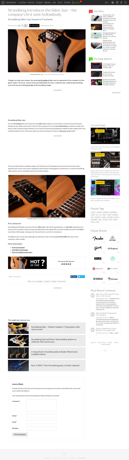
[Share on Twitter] (81, 276)
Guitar (22, 2)
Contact (116, 342)
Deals (77, 2)
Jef (19, 25)
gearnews (11, 2)
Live (54, 2)
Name (14, 416)
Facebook (121, 2)
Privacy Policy (102, 342)
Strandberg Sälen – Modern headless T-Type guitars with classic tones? (55, 328)
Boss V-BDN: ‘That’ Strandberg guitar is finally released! (55, 365)
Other (67, 2)
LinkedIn (113, 2)
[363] (113, 258)
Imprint (110, 342)
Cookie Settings (105, 344)
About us (93, 342)
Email (14, 422)
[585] (98, 248)
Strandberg (45, 80)
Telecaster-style (65, 131)
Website (15, 428)
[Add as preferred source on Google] (34, 25)
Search (125, 2)
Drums (47, 2)
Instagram (117, 2)
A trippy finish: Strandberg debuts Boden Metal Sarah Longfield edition (54, 352)
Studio (39, 2)
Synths (31, 2)
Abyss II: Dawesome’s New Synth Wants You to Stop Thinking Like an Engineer (105, 191)
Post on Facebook (18, 247)
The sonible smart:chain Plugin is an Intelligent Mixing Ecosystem (105, 140)
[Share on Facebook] (73, 276)
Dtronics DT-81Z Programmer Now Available (106, 314)
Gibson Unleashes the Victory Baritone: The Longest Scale (106, 329)
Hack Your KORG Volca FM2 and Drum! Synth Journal (107, 295)
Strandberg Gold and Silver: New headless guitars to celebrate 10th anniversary (53, 340)
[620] (112, 238)
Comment (16, 401)
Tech (60, 2)
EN (106, 2)
